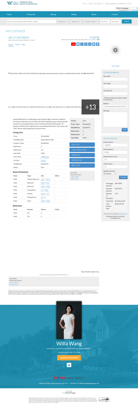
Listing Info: (18, 132)
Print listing (76, 165)
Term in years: (107, 164)
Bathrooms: (17, 205)
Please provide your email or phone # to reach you (115, 99)
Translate (134, 10)
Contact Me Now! (69, 358)
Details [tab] (10, 44)
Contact (115, 14)
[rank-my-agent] (69, 365)
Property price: (108, 142)
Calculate (123, 177)
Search (126, 21)
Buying (53, 14)
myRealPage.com (123, 213)
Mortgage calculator (83, 160)
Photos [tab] (17, 44)
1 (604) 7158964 (75, 177)
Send (124, 130)
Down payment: (108, 149)
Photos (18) (75, 144)
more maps (115, 66)
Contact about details (79, 150)
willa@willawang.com (118, 3)
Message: (106, 111)
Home (9, 14)
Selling (73, 14)
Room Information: (20, 172)
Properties (31, 14)
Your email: (106, 83)
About (93, 14)
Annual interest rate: (110, 156)
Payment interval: (109, 171)
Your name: (106, 76)
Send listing (76, 155)
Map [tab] (23, 44)
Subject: (106, 103)
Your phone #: (107, 90)
